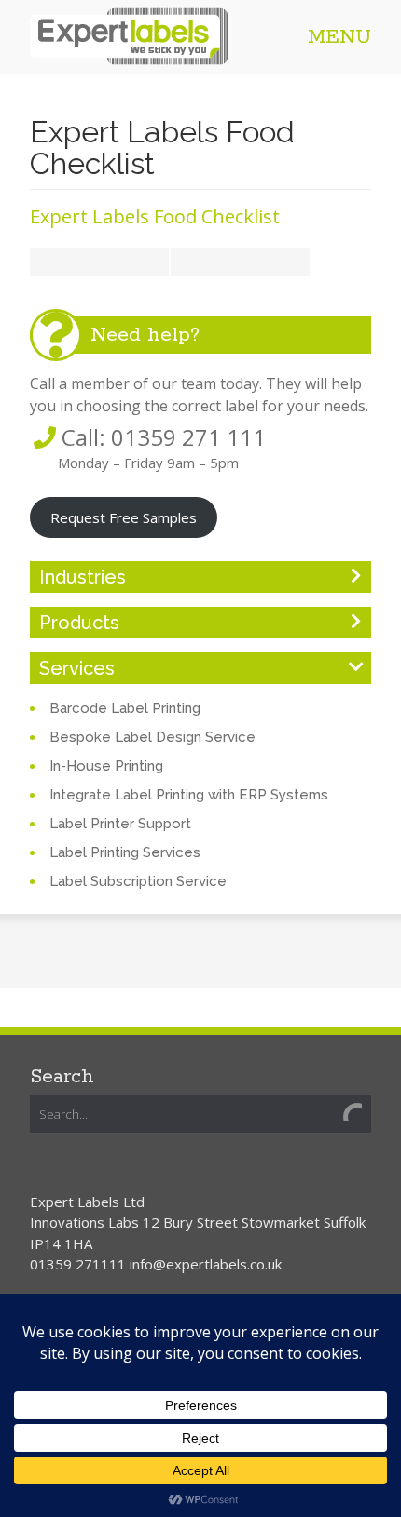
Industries (82, 577)
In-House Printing (106, 766)
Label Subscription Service (138, 881)
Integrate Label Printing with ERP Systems (188, 794)
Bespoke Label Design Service (152, 737)
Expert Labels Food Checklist (155, 216)
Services (77, 668)
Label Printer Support (120, 823)
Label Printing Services (124, 852)
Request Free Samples (123, 517)
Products (79, 622)
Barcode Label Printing (124, 708)
